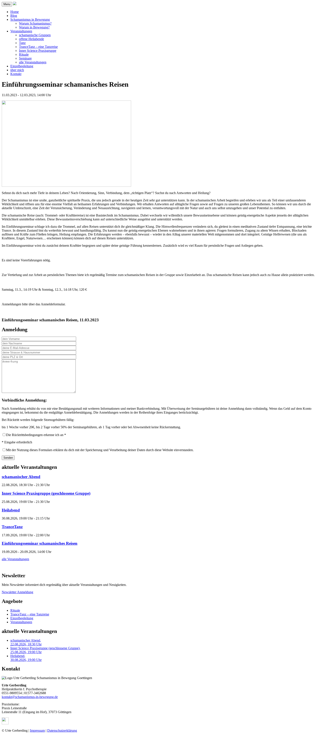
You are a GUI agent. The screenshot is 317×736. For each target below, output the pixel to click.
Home (14, 12)
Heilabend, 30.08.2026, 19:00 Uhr (26, 658)
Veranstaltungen (21, 31)
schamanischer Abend (21, 476)
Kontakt (15, 74)
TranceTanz (12, 526)
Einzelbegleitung (21, 66)
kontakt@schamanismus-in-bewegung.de (30, 697)
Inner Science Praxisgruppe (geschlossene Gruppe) (46, 493)
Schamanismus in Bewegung (30, 19)
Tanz (22, 43)
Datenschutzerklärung (62, 730)
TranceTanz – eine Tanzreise (38, 47)
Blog (13, 15)
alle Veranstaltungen (32, 62)
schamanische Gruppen (35, 35)
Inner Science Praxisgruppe (37, 50)
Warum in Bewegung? (34, 27)
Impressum (37, 730)
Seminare (25, 58)
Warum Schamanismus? (35, 23)
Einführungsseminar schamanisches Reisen (39, 543)
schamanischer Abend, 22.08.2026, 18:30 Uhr (26, 642)
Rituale (24, 54)
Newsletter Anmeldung (17, 592)
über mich (17, 70)
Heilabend (11, 510)
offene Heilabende (31, 39)
